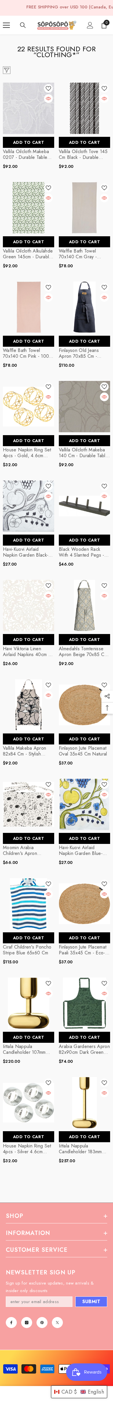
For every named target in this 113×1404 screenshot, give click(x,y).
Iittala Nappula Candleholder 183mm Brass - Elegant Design (82, 1149)
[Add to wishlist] (48, 88)
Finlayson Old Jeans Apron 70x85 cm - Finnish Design (79, 353)
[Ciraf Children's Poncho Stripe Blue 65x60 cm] (28, 903)
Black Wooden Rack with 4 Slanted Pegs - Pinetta (81, 552)
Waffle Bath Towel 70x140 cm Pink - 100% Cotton (28, 353)
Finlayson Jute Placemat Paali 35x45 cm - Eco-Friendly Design (82, 950)
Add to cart (28, 142)
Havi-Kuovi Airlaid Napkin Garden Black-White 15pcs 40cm (25, 552)
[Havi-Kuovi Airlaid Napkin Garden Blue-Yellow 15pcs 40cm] (84, 804)
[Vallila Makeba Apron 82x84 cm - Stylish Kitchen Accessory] (28, 705)
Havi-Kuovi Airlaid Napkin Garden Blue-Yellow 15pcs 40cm (81, 850)
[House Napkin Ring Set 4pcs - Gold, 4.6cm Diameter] (28, 406)
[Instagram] (26, 1322)
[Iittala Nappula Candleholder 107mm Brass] (28, 1003)
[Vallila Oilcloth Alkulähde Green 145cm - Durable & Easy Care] (28, 207)
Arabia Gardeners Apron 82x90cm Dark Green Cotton (84, 1049)
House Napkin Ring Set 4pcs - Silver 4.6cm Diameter (27, 1149)
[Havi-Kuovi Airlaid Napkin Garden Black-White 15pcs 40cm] (28, 506)
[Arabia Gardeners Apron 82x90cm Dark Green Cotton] (84, 1003)
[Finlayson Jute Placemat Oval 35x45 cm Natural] (84, 705)
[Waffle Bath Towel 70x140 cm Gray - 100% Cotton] (84, 207)
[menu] (6, 25)
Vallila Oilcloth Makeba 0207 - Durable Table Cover (26, 154)
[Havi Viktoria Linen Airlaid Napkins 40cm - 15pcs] (28, 605)
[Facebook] (11, 1322)
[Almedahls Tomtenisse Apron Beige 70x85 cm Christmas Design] (84, 605)
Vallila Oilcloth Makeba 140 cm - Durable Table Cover (83, 453)
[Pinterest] (42, 1322)
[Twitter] (57, 1322)
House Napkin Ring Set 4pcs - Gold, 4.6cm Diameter (27, 453)
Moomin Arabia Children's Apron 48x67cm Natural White (27, 850)
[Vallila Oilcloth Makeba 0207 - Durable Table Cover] (28, 108)
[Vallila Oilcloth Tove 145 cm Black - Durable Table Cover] (84, 108)
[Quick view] (48, 98)
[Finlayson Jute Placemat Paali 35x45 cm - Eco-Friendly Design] (84, 903)
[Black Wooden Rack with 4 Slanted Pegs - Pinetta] (84, 506)
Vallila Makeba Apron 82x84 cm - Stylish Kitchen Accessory (24, 751)
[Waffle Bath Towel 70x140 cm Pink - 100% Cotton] (28, 307)
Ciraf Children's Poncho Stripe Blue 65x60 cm (27, 950)
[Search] (22, 25)
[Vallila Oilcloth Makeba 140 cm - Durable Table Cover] (84, 406)
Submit (91, 1301)
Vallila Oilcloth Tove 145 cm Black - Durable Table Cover (83, 154)
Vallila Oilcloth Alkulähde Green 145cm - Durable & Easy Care (28, 254)
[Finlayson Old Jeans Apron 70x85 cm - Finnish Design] (84, 307)
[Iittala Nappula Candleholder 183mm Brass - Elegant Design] (84, 1102)
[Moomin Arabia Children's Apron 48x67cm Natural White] (28, 804)
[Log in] (90, 25)
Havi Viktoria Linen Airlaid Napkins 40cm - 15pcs (26, 651)
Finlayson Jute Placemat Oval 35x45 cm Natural (83, 751)
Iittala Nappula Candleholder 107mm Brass (24, 1049)
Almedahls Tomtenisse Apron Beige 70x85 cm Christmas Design (83, 651)
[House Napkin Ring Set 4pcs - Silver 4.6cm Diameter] (28, 1102)
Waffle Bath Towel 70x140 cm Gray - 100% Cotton (78, 254)
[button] (79, 1392)
